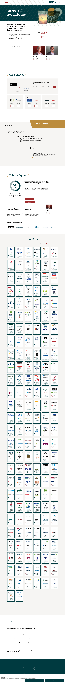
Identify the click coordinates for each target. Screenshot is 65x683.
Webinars (42, 667)
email (34, 59)
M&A (21, 663)
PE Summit (42, 666)
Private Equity (22, 667)
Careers (13, 666)
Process (21, 666)
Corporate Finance (31, 663)
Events (42, 663)
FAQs (21, 669)
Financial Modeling (31, 668)
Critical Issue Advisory (31, 666)
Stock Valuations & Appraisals (32, 669)
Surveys (50, 666)
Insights (50, 663)
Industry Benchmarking (31, 667)
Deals (21, 668)
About (13, 663)
